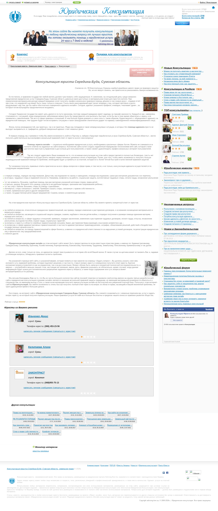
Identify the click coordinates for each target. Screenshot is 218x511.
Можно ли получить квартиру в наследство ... (183, 71)
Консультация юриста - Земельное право (26, 66)
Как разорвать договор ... (66, 425)
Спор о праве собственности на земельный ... (183, 100)
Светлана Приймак (180, 114)
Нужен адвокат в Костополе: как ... (179, 97)
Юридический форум (177, 267)
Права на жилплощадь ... (24, 413)
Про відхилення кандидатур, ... (177, 241)
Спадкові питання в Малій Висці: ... (179, 95)
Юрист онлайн (95, 495)
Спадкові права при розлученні (177, 214)
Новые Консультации (177, 67)
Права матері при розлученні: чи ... (179, 102)
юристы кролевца (41, 451)
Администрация (93, 465)
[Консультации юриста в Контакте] (164, 473)
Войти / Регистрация (208, 2)
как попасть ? (196, 110)
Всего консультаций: (193, 16)
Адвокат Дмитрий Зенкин (183, 125)
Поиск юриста (50, 66)
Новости (134, 465)
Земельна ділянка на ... (95, 413)
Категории (104, 465)
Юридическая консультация (105, 488)
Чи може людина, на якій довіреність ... (180, 79)
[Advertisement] (180, 48)
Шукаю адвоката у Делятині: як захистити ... (183, 219)
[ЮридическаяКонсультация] (102, 12)
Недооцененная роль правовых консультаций (184, 304)
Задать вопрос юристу (26, 480)
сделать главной (15, 2)
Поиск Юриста (163, 465)
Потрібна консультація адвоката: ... (179, 216)
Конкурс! (22, 54)
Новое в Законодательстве (181, 229)
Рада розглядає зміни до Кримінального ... (182, 188)
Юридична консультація (148, 465)
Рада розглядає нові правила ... (177, 172)
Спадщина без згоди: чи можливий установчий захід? (187, 281)
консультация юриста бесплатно (54, 495)
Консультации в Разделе (179, 89)
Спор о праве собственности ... (26, 431)
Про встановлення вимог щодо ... (178, 249)
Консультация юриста (25, 477)
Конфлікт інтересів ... (51, 431)
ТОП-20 (112, 465)
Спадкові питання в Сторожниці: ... (179, 224)
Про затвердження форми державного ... (181, 233)
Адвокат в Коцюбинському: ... (92, 425)
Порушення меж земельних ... (100, 419)
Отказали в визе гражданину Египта (179, 76)
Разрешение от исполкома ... (119, 425)
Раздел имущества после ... (50, 419)
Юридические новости (178, 168)
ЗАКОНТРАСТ (36, 372)
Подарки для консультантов (114, 54)
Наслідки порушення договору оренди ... (181, 105)
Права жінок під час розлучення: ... (179, 92)
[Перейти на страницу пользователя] (19, 322)
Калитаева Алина (39, 347)
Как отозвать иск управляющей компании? (182, 74)
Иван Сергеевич (179, 135)
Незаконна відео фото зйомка (176, 81)
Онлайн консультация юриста (104, 497)
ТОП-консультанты (176, 110)
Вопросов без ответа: (193, 18)
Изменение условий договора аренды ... (181, 221)
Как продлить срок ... (22, 425)
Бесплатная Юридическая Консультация (137, 488)
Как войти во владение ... (119, 413)
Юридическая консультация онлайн (45, 497)
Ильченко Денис (38, 316)
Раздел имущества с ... (73, 413)
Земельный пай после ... (125, 419)
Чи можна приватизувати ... (49, 413)
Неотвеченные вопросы (179, 204)
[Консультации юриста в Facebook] (167, 473)
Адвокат (150, 480)
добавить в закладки (31, 2)
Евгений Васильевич (181, 145)
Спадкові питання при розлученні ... (179, 211)
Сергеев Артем (178, 156)
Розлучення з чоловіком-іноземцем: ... (180, 209)
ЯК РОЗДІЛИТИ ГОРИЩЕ (24, 419)
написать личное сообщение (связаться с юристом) (49, 331)
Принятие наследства (43, 425)
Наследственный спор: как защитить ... (181, 84)
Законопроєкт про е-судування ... (178, 180)
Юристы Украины (123, 465)
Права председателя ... (74, 419)
